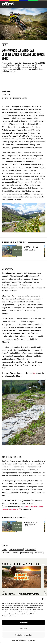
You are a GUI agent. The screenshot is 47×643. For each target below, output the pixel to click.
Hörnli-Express (30, 549)
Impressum (31, 640)
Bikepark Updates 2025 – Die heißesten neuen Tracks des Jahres (21, 583)
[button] (43, 599)
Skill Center (38, 553)
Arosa (5, 549)
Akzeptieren (23, 622)
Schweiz (15, 553)
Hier (33, 373)
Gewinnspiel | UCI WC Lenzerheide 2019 (22, 251)
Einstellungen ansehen (23, 635)
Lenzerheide (6, 553)
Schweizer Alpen (26, 553)
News (5, 44)
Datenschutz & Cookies (19, 640)
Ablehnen (23, 628)
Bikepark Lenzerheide (16, 549)
